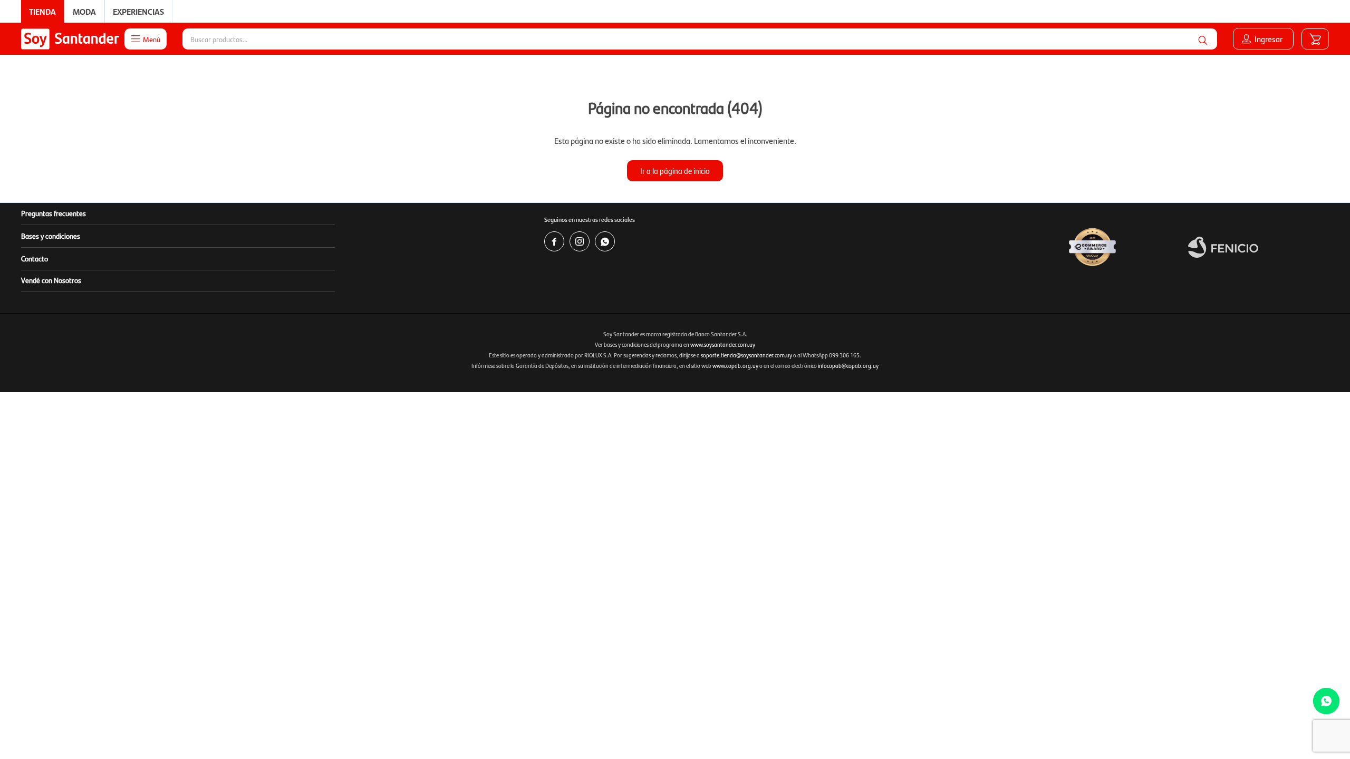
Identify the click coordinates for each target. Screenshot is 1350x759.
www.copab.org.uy (735, 365)
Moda (84, 11)
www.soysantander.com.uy (722, 344)
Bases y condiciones (50, 235)
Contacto (34, 258)
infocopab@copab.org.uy (848, 365)
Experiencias (138, 11)
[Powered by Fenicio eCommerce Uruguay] (1223, 247)
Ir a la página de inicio (675, 170)
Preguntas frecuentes (53, 213)
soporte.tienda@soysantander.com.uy (746, 355)
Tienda (42, 11)
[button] (1203, 39)
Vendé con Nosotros (51, 280)
